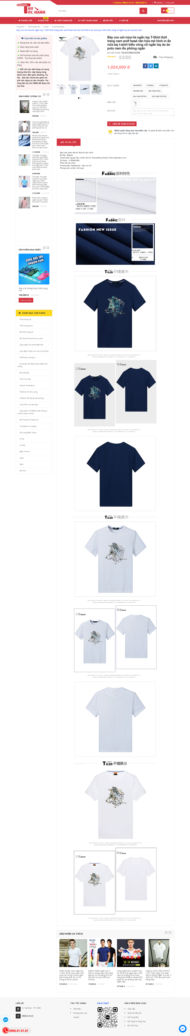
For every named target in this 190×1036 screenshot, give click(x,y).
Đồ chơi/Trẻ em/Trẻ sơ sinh (31, 338)
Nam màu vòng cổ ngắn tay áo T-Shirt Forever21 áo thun (40, 199)
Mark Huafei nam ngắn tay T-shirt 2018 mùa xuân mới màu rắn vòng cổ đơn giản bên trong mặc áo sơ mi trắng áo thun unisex (71, 975)
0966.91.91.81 (27, 1015)
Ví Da (22, 439)
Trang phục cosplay (28, 426)
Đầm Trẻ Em (25, 451)
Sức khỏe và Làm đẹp (29, 404)
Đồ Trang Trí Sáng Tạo (29, 419)
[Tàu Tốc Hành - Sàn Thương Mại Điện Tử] (32, 8)
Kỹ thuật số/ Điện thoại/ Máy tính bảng (33, 365)
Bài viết (109, 20)
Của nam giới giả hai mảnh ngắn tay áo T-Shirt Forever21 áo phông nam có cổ (40, 125)
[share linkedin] (156, 65)
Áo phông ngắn (58, 27)
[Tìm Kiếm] (143, 11)
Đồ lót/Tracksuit (26, 332)
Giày (22, 458)
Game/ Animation (27, 385)
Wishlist (159, 2)
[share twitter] (150, 65)
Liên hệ (124, 20)
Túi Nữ (22, 445)
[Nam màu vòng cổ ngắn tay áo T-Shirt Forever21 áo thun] (24, 202)
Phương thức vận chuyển (80, 1015)
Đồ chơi (23, 470)
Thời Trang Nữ (64, 20)
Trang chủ (26, 20)
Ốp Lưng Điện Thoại (28, 432)
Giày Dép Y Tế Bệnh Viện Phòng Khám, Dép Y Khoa (32, 412)
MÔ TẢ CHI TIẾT (69, 142)
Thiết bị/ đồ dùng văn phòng (32, 398)
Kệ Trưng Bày (133, 1017)
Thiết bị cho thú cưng (28, 392)
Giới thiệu (77, 1008)
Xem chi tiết (26, 300)
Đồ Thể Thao (133, 1025)
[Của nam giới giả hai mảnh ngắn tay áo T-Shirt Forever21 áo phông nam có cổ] (24, 126)
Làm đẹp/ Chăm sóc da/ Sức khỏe (34, 351)
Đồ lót (46, 27)
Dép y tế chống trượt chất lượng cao (33, 289)
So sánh (171, 2)
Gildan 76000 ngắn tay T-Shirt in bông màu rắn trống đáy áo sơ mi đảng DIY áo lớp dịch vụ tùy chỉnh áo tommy (100, 975)
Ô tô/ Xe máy (25, 379)
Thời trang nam (34, 27)
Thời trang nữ (25, 319)
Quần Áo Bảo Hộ (134, 1013)
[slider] (112, 57)
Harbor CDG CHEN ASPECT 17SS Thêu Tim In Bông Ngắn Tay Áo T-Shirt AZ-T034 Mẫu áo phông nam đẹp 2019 (40, 106)
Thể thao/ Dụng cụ (27, 357)
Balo (22, 464)
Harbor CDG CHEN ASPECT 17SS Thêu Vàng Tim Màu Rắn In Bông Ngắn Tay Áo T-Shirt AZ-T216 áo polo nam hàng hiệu (159, 975)
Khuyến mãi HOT (165, 20)
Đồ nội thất (24, 372)
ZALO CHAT (103, 1003)
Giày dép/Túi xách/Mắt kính (31, 344)
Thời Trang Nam (89, 20)
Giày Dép (44, 20)
